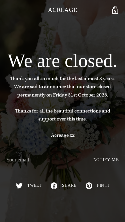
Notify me (106, 159)
